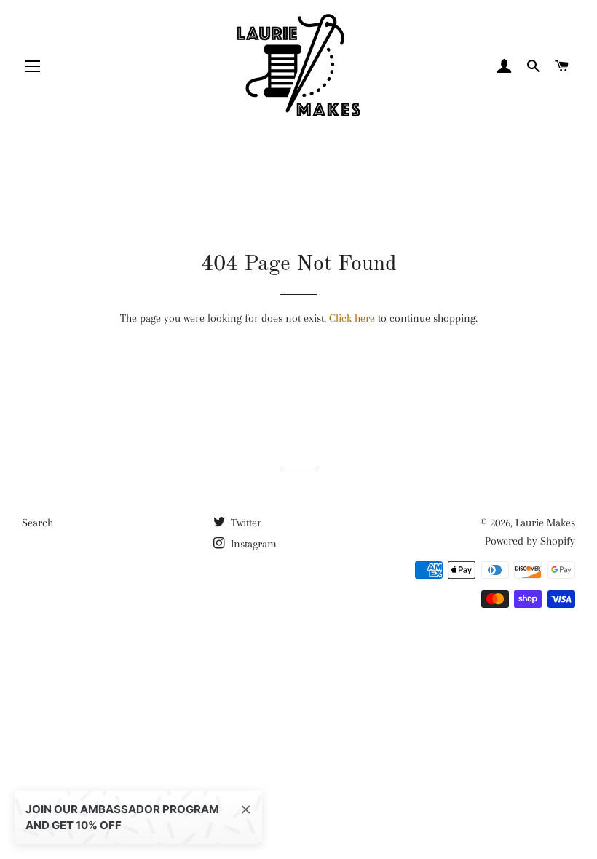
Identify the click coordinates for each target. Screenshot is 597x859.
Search (37, 522)
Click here (352, 318)
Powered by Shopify (530, 540)
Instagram (252, 543)
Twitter (244, 522)
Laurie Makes (545, 522)
